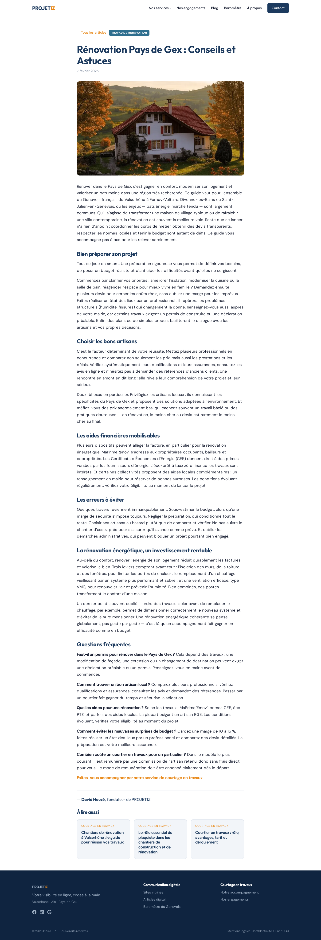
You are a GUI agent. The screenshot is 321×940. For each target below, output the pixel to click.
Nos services (160, 8)
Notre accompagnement (239, 892)
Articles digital (154, 899)
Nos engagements (190, 8)
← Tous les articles (91, 32)
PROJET (43, 8)
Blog (214, 8)
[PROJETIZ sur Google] (49, 912)
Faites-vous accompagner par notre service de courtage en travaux (140, 777)
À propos (254, 8)
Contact (278, 8)
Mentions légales (238, 931)
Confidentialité (262, 931)
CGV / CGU (281, 931)
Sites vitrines (153, 892)
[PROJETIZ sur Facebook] (34, 912)
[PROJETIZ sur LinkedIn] (42, 912)
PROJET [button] (39, 887)
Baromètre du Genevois (161, 907)
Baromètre (232, 8)
